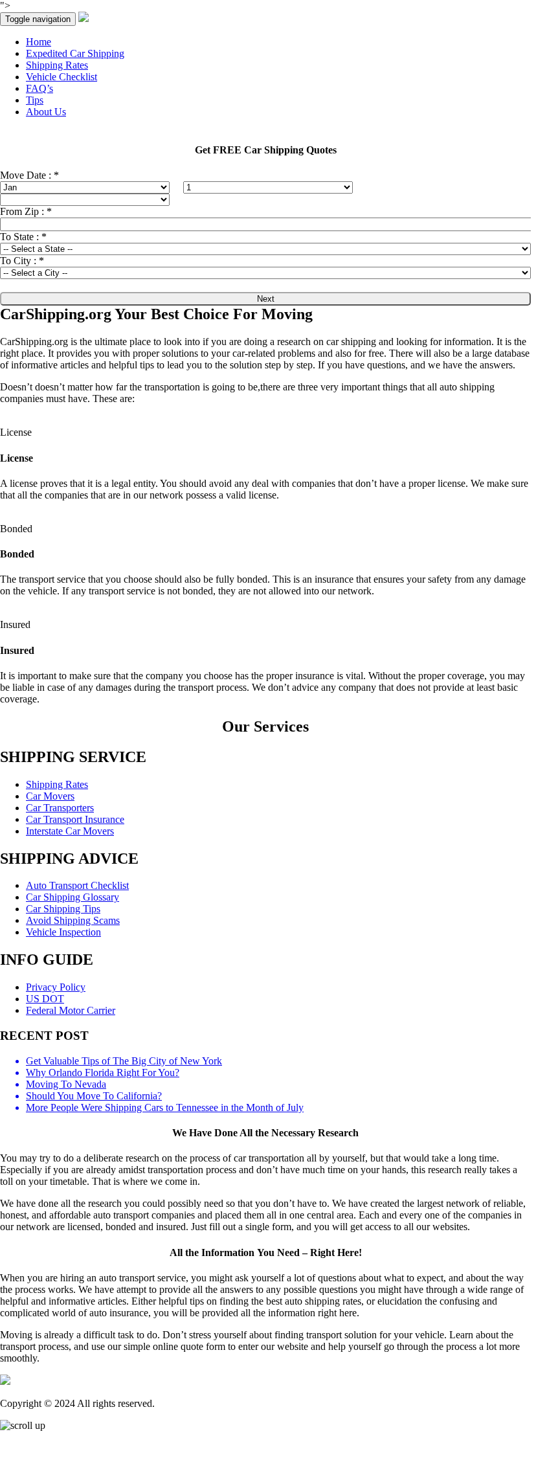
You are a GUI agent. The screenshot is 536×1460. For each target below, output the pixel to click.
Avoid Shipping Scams (73, 920)
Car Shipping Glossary (72, 897)
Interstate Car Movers (70, 831)
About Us (46, 111)
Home (38, 41)
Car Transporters (60, 807)
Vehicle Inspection (63, 932)
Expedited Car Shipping (75, 53)
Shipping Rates (57, 65)
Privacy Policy (55, 987)
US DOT (45, 998)
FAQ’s (39, 88)
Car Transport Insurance (75, 819)
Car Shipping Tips (63, 908)
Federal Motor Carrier (70, 1010)
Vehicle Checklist (61, 76)
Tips (34, 100)
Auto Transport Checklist (77, 885)
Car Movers (50, 796)
